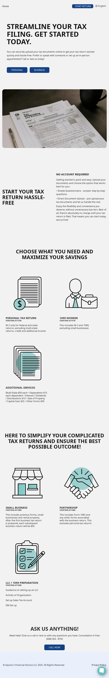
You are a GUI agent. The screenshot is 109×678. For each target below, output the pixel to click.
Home (5, 6)
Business (39, 70)
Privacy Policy (99, 665)
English (102, 6)
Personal (17, 70)
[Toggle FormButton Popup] (101, 670)
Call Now (54, 647)
